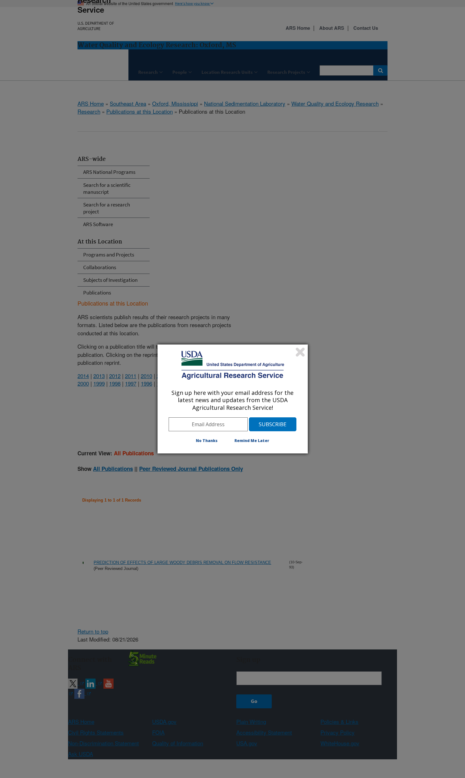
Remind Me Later (251, 440)
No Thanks (207, 440)
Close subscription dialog (300, 352)
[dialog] (233, 399)
